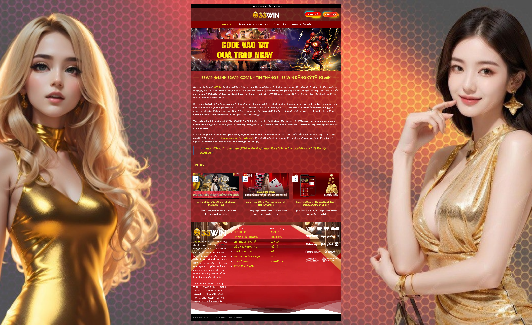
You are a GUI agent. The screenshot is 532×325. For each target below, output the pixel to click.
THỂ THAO (285, 24)
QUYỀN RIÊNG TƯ (243, 251)
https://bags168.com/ (275, 148)
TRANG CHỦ (226, 24)
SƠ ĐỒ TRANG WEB (244, 266)
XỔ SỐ (295, 24)
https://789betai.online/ (247, 148)
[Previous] (197, 49)
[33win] (266, 14)
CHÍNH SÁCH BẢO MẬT (245, 241)
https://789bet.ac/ (300, 148)
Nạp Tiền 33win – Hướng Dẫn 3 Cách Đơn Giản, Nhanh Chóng (315, 203)
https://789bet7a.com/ (218, 148)
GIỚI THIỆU (240, 232)
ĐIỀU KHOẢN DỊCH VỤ (245, 246)
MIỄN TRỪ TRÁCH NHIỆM (247, 256)
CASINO (259, 24)
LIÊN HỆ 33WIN (241, 261)
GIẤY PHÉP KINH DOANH (247, 236)
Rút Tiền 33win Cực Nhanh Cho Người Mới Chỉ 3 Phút (216, 203)
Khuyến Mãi (239, 24)
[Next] (334, 49)
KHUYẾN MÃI (278, 261)
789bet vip (319, 148)
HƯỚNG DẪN (305, 24)
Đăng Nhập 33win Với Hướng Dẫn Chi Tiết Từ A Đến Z (266, 203)
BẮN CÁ (250, 24)
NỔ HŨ (276, 24)
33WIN (196, 241)
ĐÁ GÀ (268, 24)
